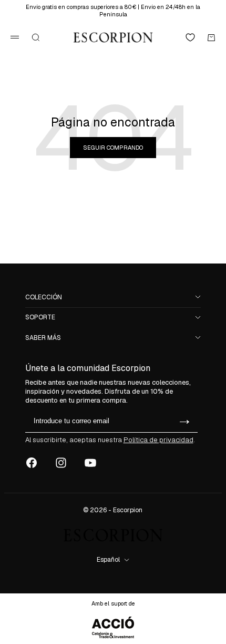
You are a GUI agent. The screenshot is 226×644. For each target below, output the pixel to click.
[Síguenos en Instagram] (61, 462)
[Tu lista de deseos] (190, 37)
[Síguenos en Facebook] (31, 462)
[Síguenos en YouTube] (90, 462)
